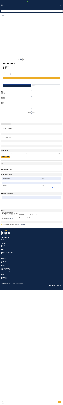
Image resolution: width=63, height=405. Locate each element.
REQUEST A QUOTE (5, 156)
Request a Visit (4, 278)
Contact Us (3, 274)
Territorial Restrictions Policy (6, 266)
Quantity (4, 72)
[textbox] (32, 11)
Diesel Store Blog (4, 277)
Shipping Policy (10, 218)
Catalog (2, 255)
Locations (3, 246)
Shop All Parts (2, 15)
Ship (5, 85)
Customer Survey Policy (5, 271)
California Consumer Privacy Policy (7, 269)
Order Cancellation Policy (5, 268)
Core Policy (3, 265)
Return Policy (3, 262)
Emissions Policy (4, 264)
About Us (3, 245)
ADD (59, 402)
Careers (2, 249)
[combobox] (32, 11)
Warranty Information (5, 275)
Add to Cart (31, 77)
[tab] (21, 59)
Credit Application (4, 248)
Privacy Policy (3, 258)
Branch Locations (4, 253)
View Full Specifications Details (55, 187)
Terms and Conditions (5, 259)
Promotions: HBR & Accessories (7, 252)
